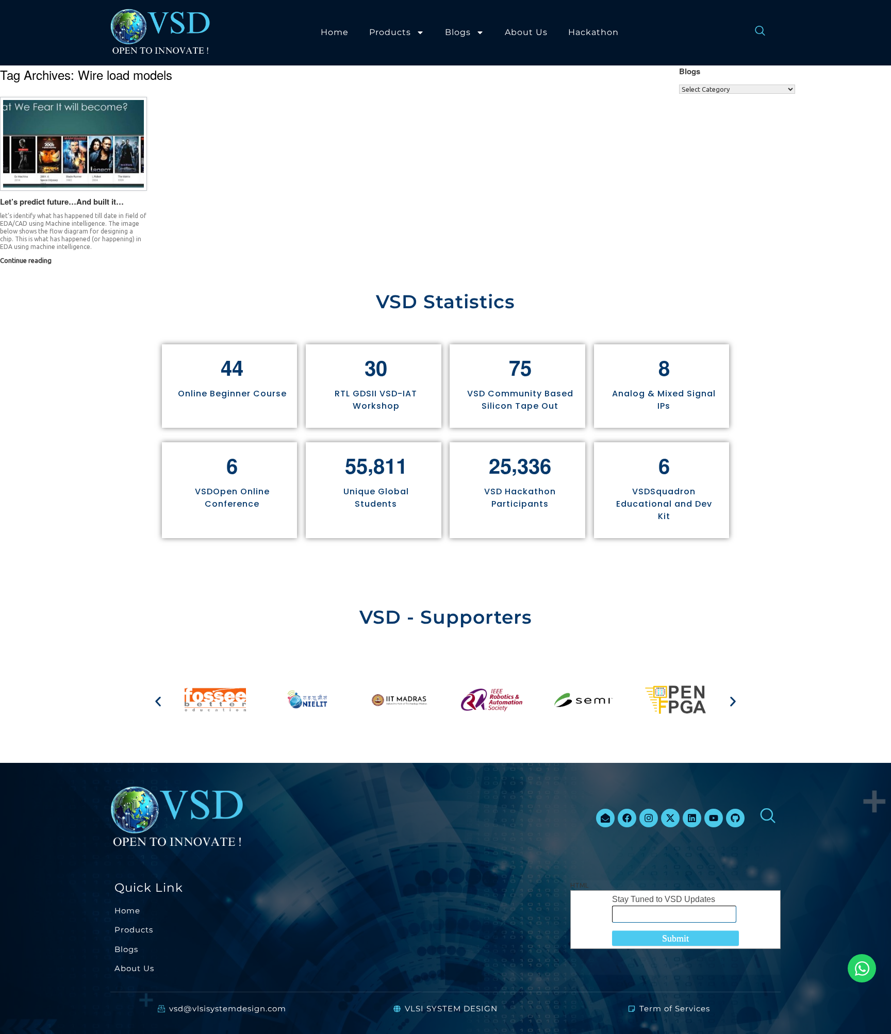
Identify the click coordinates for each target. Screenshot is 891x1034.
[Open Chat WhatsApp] (862, 968)
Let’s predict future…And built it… (62, 201)
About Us (526, 32)
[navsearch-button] (755, 32)
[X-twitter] (670, 818)
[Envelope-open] (605, 818)
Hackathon (593, 32)
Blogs (458, 32)
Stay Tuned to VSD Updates (663, 899)
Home (335, 32)
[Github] (735, 818)
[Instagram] (648, 818)
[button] (158, 701)
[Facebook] (627, 818)
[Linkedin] (692, 818)
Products (390, 32)
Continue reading (26, 260)
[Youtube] (713, 818)
